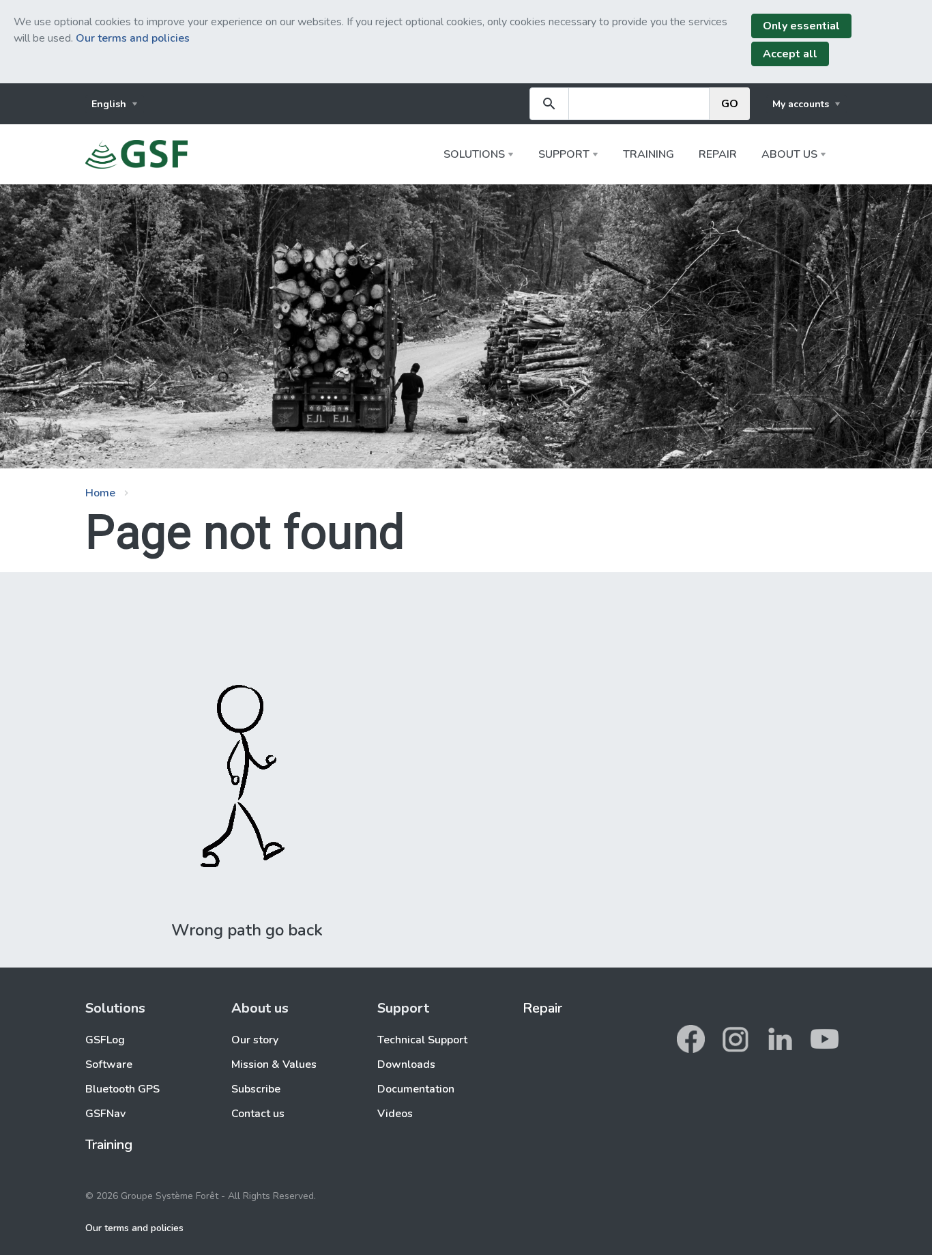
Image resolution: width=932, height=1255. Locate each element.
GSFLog (105, 1039)
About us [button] (789, 154)
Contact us (258, 1113)
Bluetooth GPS (122, 1089)
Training (648, 154)
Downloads (406, 1064)
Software (108, 1064)
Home (100, 492)
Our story (254, 1039)
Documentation (415, 1089)
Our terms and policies (133, 38)
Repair (718, 154)
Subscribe (255, 1089)
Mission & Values (274, 1064)
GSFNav (105, 1113)
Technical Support (422, 1039)
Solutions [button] (474, 154)
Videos (395, 1113)
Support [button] (563, 154)
